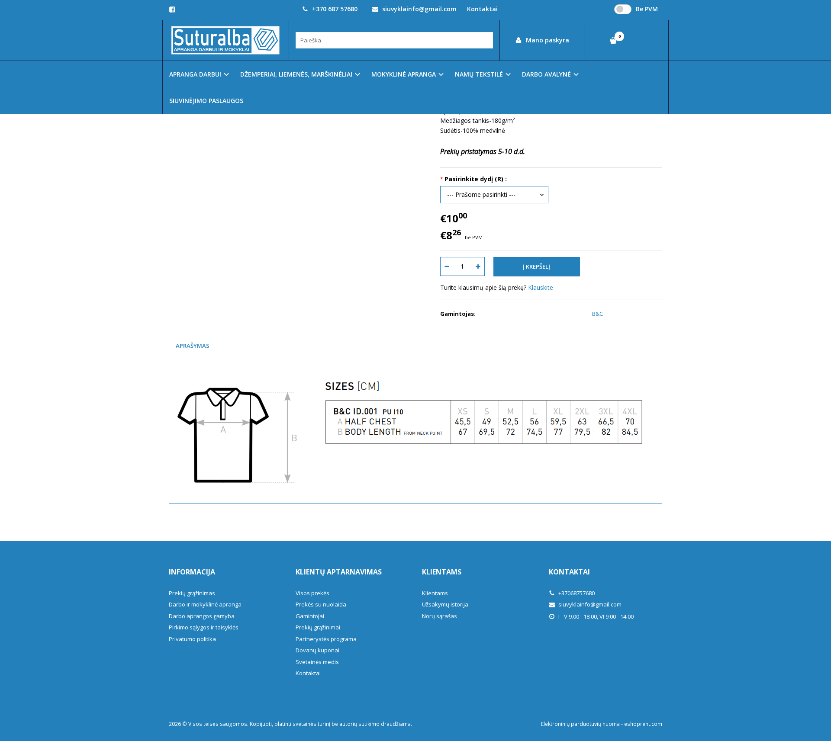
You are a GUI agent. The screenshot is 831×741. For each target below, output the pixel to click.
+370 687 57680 (334, 9)
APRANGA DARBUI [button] (195, 74)
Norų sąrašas (439, 616)
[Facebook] (172, 9)
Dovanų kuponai (317, 650)
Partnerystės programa (326, 639)
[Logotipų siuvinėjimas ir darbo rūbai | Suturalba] (225, 40)
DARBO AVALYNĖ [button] (546, 74)
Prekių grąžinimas (192, 593)
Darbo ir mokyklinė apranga (205, 604)
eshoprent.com (643, 724)
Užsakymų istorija (445, 604)
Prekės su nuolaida (321, 604)
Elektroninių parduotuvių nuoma (580, 724)
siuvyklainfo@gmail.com (418, 9)
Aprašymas (192, 346)
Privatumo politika (192, 639)
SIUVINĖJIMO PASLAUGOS (206, 100)
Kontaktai (482, 9)
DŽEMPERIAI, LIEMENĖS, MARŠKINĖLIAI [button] (296, 74)
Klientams (441, 572)
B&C (597, 314)
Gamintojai (310, 616)
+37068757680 (576, 593)
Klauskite (540, 287)
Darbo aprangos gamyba (202, 616)
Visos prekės (312, 593)
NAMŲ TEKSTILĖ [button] (479, 74)
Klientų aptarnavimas (339, 572)
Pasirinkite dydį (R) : (475, 179)
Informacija (192, 572)
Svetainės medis (317, 662)
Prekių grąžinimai (318, 627)
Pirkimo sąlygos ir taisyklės (203, 627)
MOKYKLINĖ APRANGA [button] (403, 74)
